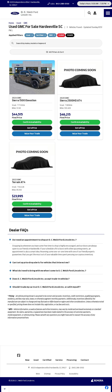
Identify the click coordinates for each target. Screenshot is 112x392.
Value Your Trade (32, 134)
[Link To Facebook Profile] (18, 355)
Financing (72, 360)
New (27, 360)
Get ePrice (32, 128)
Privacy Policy (60, 374)
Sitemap (47, 374)
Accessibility (73, 374)
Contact (85, 360)
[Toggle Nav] (108, 13)
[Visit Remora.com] (97, 381)
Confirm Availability (32, 122)
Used (36, 360)
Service (59, 360)
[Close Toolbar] (5, 389)
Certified (47, 360)
